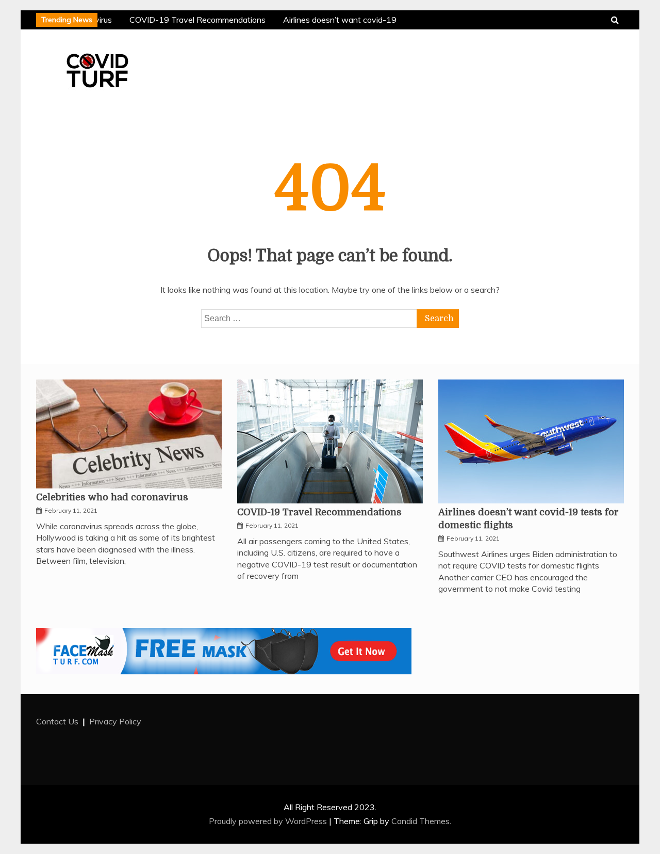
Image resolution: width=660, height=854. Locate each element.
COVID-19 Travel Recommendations (196, 19)
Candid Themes (420, 821)
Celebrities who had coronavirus (112, 497)
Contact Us (57, 721)
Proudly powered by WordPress (269, 821)
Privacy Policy (115, 721)
